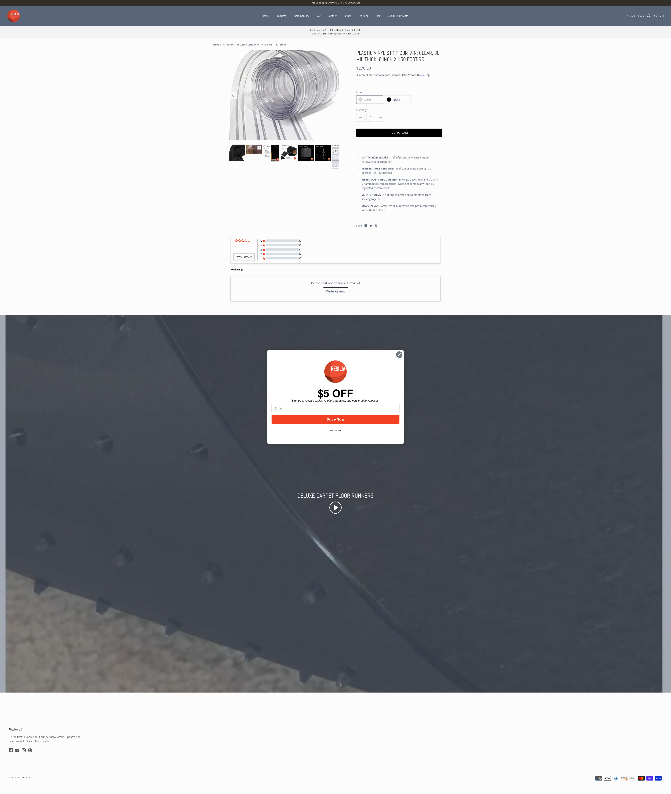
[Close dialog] (399, 355)
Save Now (335, 419)
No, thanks (335, 430)
